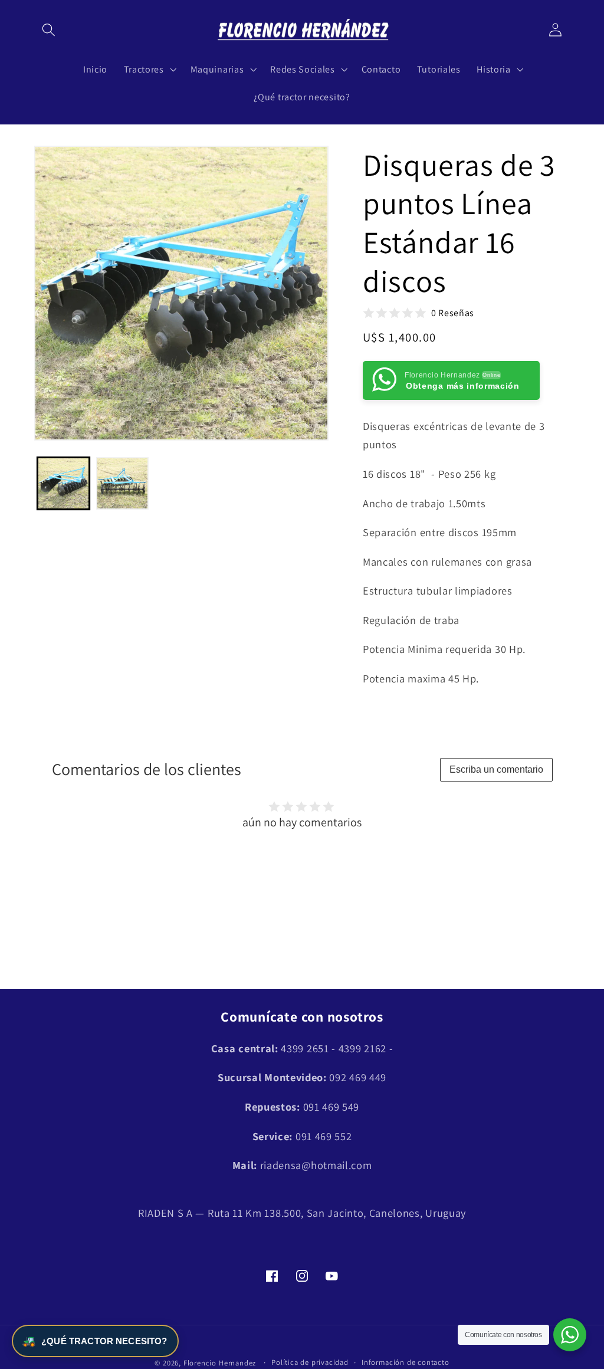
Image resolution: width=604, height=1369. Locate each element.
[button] (49, 30)
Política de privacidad (310, 1362)
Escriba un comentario (496, 769)
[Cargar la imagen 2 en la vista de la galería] (122, 483)
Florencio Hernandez (219, 1363)
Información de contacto (405, 1362)
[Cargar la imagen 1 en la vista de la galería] (63, 483)
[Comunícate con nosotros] (569, 1334)
